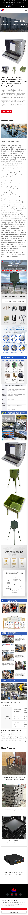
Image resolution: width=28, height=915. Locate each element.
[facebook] (17, 6)
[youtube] (19, 6)
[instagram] (21, 6)
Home (4, 24)
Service (9, 24)
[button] (3, 51)
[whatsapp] (23, 6)
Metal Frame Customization (20, 24)
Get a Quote (5, 111)
